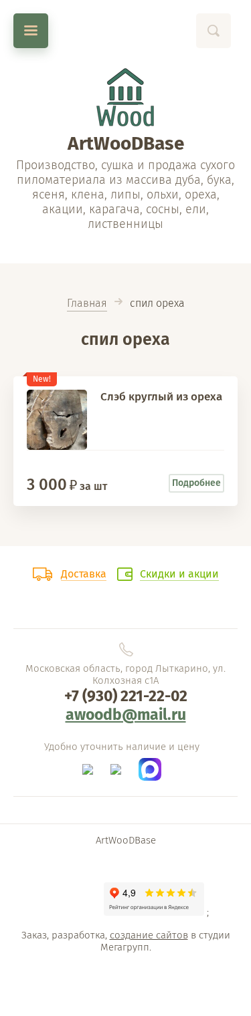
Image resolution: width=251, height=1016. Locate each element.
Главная (87, 303)
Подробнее (196, 483)
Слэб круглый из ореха (161, 397)
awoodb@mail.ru (126, 714)
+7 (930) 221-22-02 (125, 695)
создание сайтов (149, 935)
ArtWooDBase (126, 143)
